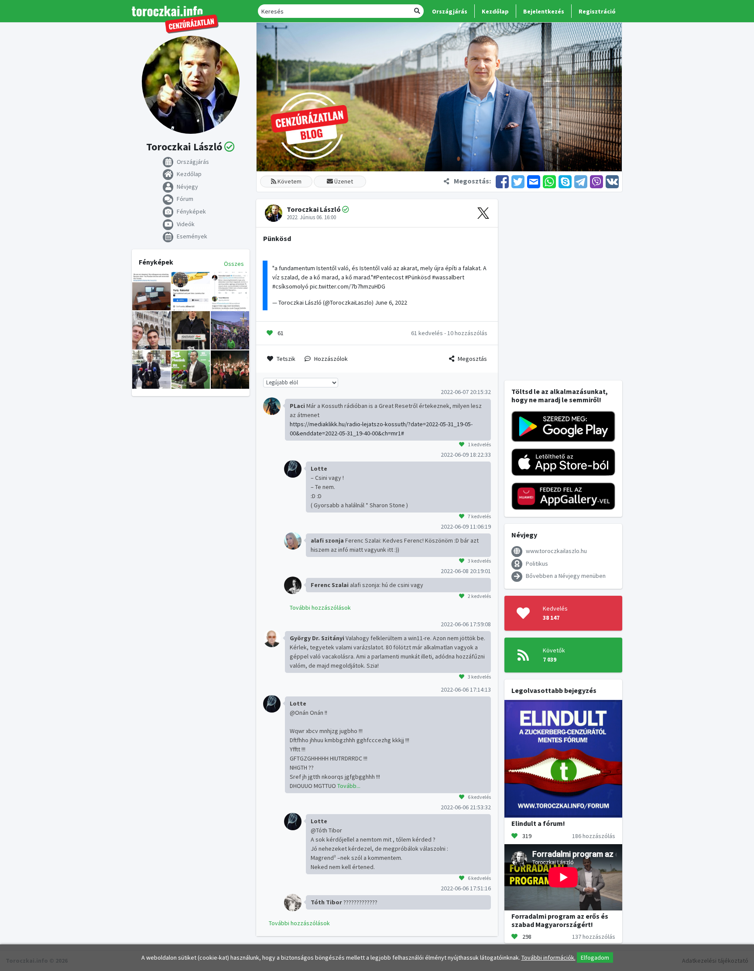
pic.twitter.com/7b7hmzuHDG (347, 286)
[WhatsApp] (549, 181)
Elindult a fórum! (538, 823)
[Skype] (565, 181)
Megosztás (472, 359)
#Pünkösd (418, 277)
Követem (289, 181)
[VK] (611, 181)
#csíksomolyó (290, 286)
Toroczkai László (314, 209)
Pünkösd (277, 238)
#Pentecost (388, 277)
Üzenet (343, 181)
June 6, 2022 (391, 302)
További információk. (548, 957)
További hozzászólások (320, 607)
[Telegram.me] (581, 181)
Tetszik (286, 359)
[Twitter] (518, 181)
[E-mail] (534, 181)
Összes (234, 264)
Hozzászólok (331, 359)
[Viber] (596, 181)
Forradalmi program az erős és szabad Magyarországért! (559, 920)
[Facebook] (502, 181)
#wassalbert (448, 277)
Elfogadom (595, 957)
